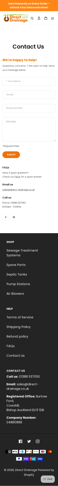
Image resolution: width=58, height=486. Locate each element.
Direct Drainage (26, 470)
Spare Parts (16, 265)
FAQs (10, 346)
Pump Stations (18, 284)
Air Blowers (15, 293)
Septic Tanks (16, 274)
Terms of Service (19, 317)
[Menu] (52, 18)
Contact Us (15, 355)
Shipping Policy (18, 327)
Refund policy (17, 336)
